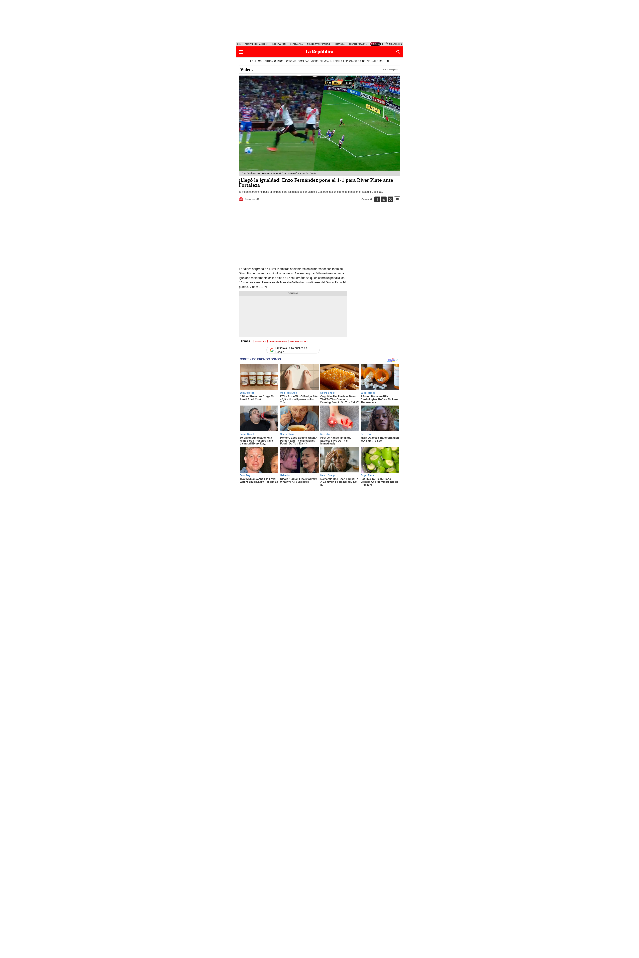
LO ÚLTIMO (256, 61)
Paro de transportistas (318, 44)
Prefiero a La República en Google (291, 350)
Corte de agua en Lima (359, 44)
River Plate (260, 341)
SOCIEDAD (303, 61)
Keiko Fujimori (279, 44)
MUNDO (315, 61)
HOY (239, 44)
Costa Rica (339, 44)
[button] (241, 52)
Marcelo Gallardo (299, 341)
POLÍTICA (268, 61)
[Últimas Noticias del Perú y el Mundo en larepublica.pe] (319, 52)
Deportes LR (252, 199)
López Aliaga (296, 44)
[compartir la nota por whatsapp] (384, 199)
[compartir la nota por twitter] (390, 199)
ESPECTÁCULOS (352, 61)
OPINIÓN (278, 61)
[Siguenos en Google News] (397, 199)
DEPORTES (336, 61)
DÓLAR (366, 61)
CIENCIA (324, 61)
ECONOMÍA (291, 61)
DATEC (374, 61)
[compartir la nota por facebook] (377, 199)
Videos (246, 69)
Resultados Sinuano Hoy (256, 44)
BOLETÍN (384, 61)
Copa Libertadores (278, 341)
